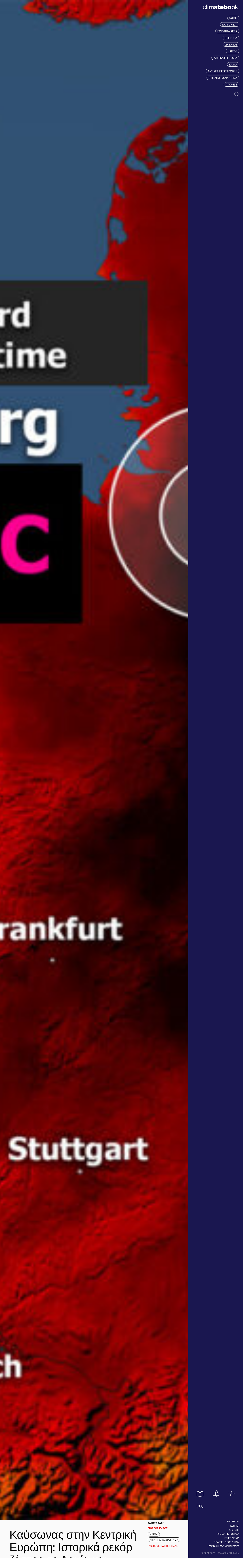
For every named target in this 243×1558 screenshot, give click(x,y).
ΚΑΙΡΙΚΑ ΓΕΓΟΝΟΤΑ (225, 58)
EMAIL (174, 1546)
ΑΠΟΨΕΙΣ (231, 84)
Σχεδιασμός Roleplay (228, 1553)
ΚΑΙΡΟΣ (232, 51)
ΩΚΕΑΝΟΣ (231, 44)
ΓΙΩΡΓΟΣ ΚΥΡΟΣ (158, 1528)
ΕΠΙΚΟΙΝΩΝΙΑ (231, 1538)
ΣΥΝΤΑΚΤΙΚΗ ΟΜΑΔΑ (228, 1534)
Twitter (234, 1525)
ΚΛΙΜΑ (233, 64)
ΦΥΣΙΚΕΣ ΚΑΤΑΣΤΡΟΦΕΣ (222, 71)
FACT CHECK (229, 24)
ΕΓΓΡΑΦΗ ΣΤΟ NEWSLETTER (223, 1546)
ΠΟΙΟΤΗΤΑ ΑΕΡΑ (227, 31)
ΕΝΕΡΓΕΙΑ (231, 38)
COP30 (233, 18)
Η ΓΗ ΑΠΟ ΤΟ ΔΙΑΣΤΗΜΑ (223, 78)
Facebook (233, 1521)
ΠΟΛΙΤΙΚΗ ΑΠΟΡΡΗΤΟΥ (226, 1542)
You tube (234, 1530)
